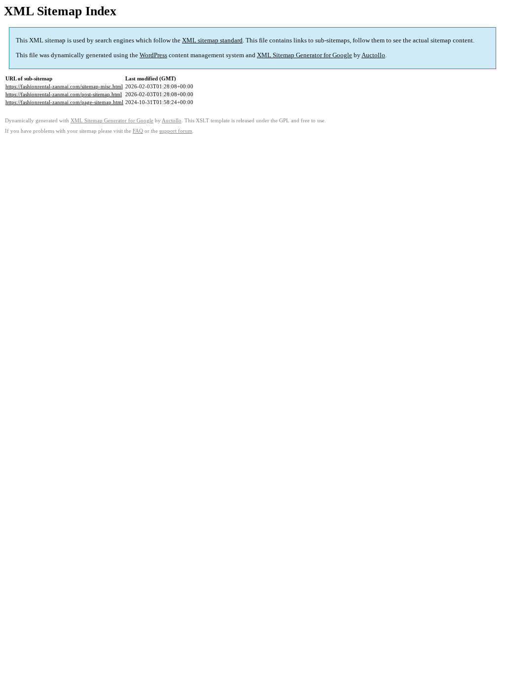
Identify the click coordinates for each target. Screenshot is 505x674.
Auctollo (373, 55)
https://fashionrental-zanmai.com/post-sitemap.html (63, 94)
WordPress (153, 55)
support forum (175, 131)
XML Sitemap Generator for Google (304, 55)
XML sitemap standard (212, 40)
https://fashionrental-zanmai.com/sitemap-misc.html (64, 86)
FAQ (138, 131)
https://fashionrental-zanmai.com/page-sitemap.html (64, 102)
